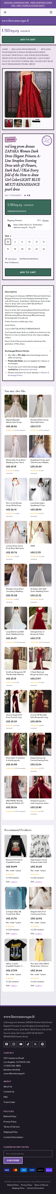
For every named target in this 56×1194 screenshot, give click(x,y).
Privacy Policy (10, 1121)
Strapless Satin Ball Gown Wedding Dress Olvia (39, 590)
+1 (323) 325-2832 (12, 1065)
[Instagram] (14, 1044)
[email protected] (29, 369)
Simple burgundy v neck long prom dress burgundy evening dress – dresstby (39, 802)
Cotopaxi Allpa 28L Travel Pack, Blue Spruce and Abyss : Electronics (14, 913)
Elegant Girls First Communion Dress (38, 912)
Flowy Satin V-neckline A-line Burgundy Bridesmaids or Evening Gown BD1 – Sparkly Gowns (15, 759)
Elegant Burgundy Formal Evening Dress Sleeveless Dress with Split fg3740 (39, 759)
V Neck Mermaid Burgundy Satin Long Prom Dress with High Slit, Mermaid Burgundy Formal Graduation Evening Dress (40, 673)
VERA (32, 546)
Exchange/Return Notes (17, 351)
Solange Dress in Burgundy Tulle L (37, 633)
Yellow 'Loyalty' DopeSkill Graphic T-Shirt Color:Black (14, 965)
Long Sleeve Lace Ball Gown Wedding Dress (15, 633)
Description (11, 291)
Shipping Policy (11, 1132)
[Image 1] (9, 123)
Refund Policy (10, 1116)
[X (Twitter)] (35, 1044)
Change (45, 220)
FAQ (5, 1097)
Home (5, 49)
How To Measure (12, 262)
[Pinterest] (42, 1044)
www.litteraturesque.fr (15, 20)
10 (29, 242)
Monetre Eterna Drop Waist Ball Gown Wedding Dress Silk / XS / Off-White (39, 421)
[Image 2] (18, 123)
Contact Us (9, 1091)
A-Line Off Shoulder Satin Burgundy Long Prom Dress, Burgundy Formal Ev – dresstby (39, 716)
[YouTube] (21, 1044)
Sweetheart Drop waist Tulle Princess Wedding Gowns (40, 461)
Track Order (9, 1102)
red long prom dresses (23, 49)
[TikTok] (28, 1044)
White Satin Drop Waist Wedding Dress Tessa (16, 461)
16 (8, 249)
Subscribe (13, 1160)
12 (36, 242)
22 (29, 249)
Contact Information (13, 1137)
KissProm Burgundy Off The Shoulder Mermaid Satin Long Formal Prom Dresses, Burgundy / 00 (16, 673)
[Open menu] (5, 12)
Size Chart (12, 259)
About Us (8, 1086)
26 (44, 249)
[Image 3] (27, 123)
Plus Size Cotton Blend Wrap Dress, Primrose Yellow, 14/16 (40, 965)
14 (44, 242)
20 (22, 249)
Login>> (14, 882)
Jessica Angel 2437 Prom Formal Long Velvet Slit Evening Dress (14, 716)
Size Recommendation (29, 259)
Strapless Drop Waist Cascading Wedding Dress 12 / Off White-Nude (15, 590)
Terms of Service (12, 1126)
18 (15, 249)
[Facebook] (7, 1044)
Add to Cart (28, 39)
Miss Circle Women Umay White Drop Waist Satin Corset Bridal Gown (14, 504)
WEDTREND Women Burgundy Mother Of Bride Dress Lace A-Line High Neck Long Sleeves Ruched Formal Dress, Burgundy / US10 (16, 802)
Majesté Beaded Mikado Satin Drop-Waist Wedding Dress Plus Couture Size (15, 421)
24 (37, 249)
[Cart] (51, 12)
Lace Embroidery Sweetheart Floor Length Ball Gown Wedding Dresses (37, 504)
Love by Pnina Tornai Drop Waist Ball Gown (15, 547)
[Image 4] (36, 123)
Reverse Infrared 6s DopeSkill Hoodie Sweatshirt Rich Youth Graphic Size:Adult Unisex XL (15, 861)
